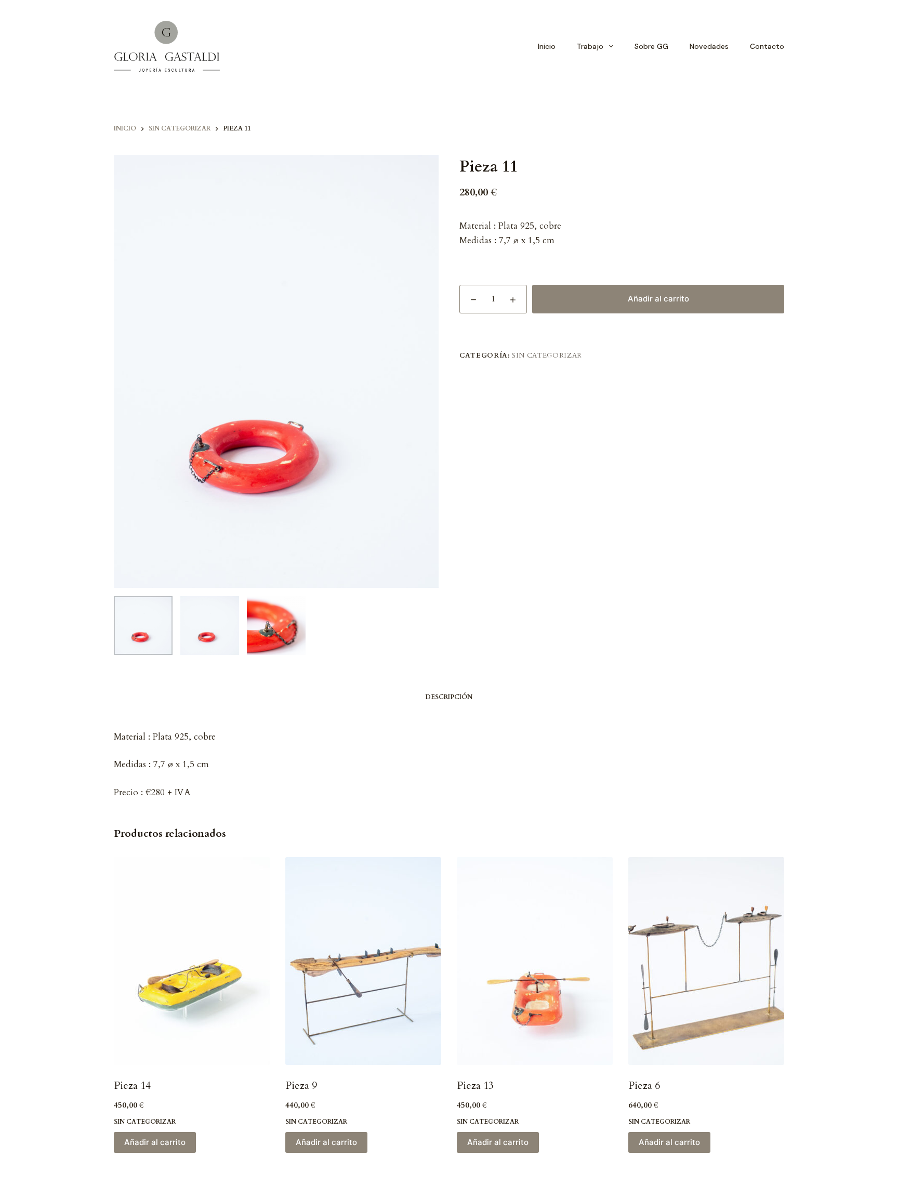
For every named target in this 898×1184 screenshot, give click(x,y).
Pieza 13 (475, 1085)
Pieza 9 (301, 1085)
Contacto (767, 46)
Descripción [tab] (449, 697)
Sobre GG (651, 46)
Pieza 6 (644, 1085)
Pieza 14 (132, 1085)
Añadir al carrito (658, 299)
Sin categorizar (547, 355)
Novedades (709, 46)
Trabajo (590, 46)
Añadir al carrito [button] (155, 1142)
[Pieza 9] (363, 961)
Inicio (547, 46)
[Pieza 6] (706, 961)
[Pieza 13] (535, 961)
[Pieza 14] (192, 961)
